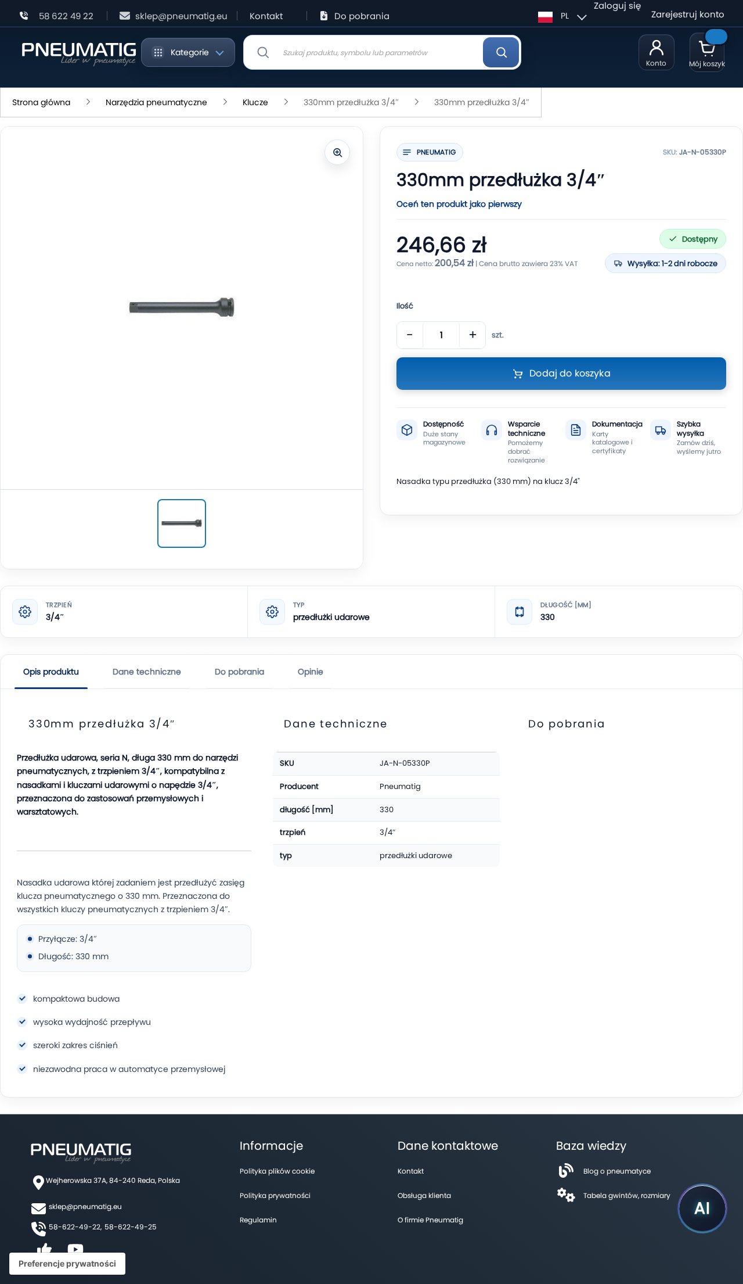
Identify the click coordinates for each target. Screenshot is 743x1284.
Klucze (255, 102)
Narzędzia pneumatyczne (156, 102)
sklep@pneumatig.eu (181, 16)
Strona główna (41, 102)
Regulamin (258, 1220)
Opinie (310, 671)
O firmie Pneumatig (430, 1220)
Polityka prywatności (275, 1195)
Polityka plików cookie (277, 1171)
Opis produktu (51, 671)
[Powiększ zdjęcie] (337, 152)
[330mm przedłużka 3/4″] (181, 523)
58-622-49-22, (75, 1227)
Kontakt (266, 16)
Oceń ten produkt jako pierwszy (459, 204)
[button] (560, 15)
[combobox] (382, 52)
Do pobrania (361, 16)
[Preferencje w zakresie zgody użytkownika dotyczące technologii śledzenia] (67, 1264)
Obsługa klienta (424, 1195)
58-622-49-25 (130, 1227)
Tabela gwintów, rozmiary (626, 1195)
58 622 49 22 (66, 16)
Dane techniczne (147, 671)
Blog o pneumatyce (617, 1171)
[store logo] (79, 52)
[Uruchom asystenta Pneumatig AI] (702, 1208)
